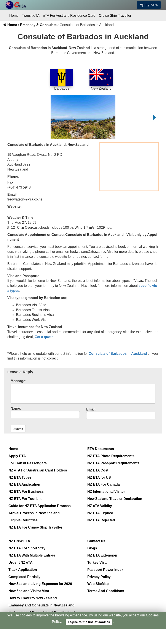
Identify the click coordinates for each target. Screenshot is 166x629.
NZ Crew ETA (19, 541)
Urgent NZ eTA (20, 562)
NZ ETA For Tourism (25, 499)
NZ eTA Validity (99, 506)
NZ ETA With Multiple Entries (31, 555)
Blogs (92, 548)
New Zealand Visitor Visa (28, 591)
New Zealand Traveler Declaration (114, 499)
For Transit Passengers (27, 463)
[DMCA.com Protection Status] (117, 625)
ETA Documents (100, 449)
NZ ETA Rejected (101, 520)
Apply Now (149, 5)
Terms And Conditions (105, 591)
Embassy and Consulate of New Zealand (41, 612)
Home (14, 15)
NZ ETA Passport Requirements (113, 463)
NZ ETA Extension (102, 555)
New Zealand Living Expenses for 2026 (40, 584)
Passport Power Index (105, 570)
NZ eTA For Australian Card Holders (37, 470)
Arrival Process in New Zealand (34, 513)
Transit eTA (31, 15)
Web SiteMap (98, 584)
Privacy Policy (99, 577)
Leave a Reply (20, 372)
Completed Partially (24, 577)
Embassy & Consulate (38, 25)
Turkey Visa (97, 562)
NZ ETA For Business (26, 491)
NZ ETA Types (20, 477)
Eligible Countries (23, 520)
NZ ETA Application (24, 484)
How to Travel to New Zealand (32, 598)
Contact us (96, 541)
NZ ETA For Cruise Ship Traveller (35, 527)
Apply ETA (17, 456)
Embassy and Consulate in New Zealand (41, 605)
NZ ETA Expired (100, 513)
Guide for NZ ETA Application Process (39, 506)
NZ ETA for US (99, 477)
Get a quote (44, 337)
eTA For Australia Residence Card (69, 15)
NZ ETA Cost (97, 470)
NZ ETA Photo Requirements (110, 456)
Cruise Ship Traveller (115, 15)
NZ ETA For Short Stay (26, 548)
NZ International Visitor (106, 491)
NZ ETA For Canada (103, 484)
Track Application (22, 570)
